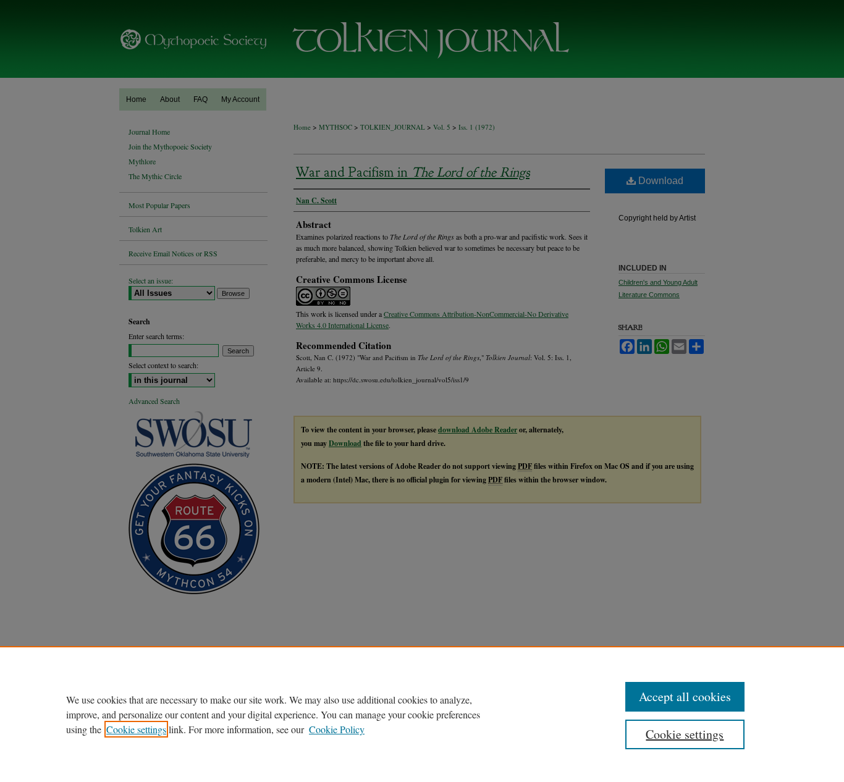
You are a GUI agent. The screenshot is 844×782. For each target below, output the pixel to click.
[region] (422, 714)
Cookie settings (136, 729)
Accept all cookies (685, 696)
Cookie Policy (337, 729)
